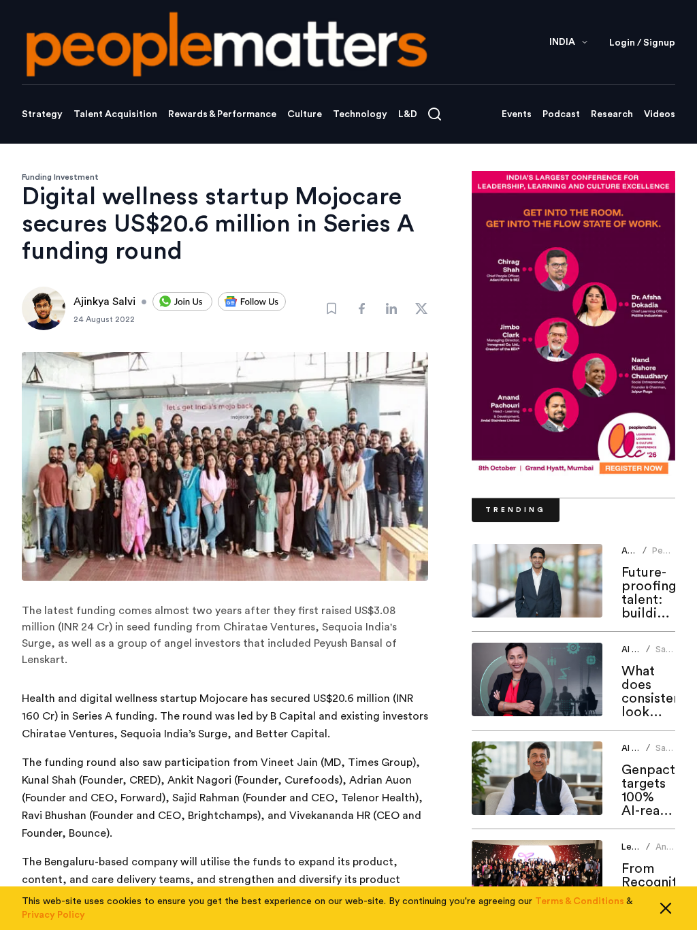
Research (612, 114)
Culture (304, 114)
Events (517, 114)
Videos (659, 114)
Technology (360, 114)
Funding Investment (60, 177)
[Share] (361, 308)
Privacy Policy (53, 915)
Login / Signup (642, 43)
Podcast (561, 114)
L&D (407, 114)
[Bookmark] (331, 308)
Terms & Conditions (579, 901)
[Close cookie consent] (665, 908)
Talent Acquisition (115, 114)
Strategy (42, 114)
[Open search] (434, 114)
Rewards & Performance (222, 114)
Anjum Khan (668, 852)
